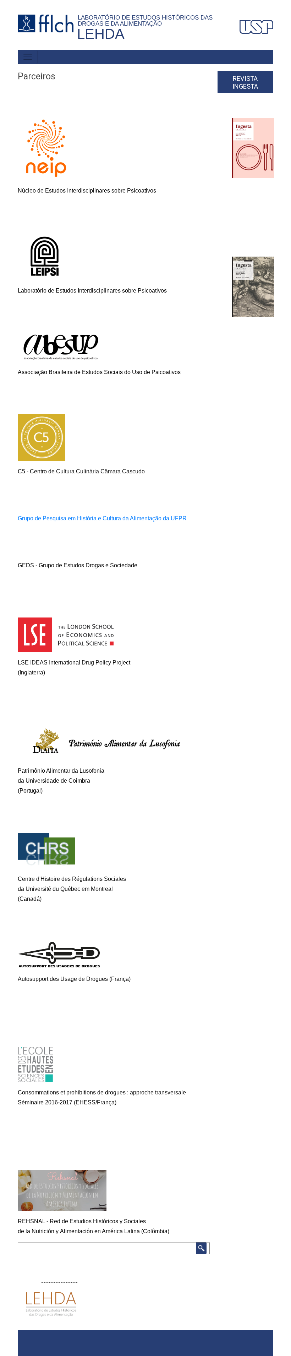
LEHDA (101, 34)
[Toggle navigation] (28, 57)
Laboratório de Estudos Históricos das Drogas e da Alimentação (145, 20)
